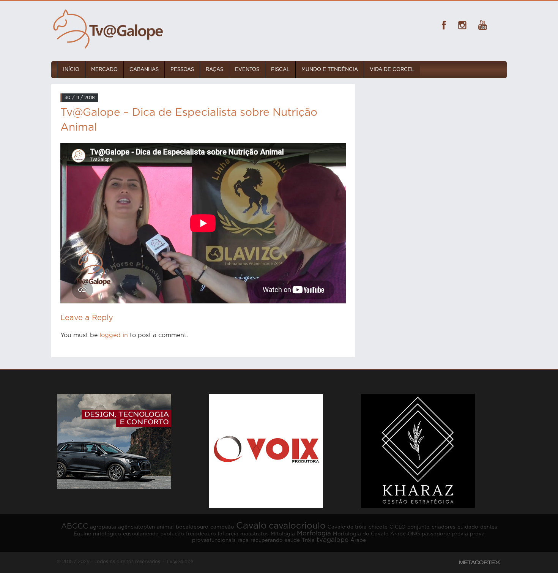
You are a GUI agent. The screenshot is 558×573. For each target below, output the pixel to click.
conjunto (418, 527)
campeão (222, 527)
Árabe (358, 540)
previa (460, 534)
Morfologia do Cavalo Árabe (369, 534)
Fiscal (280, 69)
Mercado (104, 69)
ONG (414, 534)
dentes (488, 527)
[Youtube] (482, 25)
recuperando (267, 540)
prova (477, 534)
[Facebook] (442, 25)
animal (165, 527)
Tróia (308, 540)
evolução (172, 534)
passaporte (436, 534)
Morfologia (314, 533)
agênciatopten (136, 527)
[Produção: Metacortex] (479, 562)
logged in (113, 335)
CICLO (397, 527)
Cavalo (251, 525)
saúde (292, 540)
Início (71, 69)
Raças (214, 69)
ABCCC (74, 526)
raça (243, 540)
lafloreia (228, 534)
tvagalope (332, 540)
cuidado (467, 527)
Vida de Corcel (392, 69)
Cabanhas (144, 69)
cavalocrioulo (297, 526)
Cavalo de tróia (347, 527)
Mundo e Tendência (329, 69)
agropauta (103, 527)
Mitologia (283, 534)
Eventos (247, 69)
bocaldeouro (192, 527)
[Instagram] (462, 25)
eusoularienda (141, 534)
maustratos (254, 534)
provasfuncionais (214, 540)
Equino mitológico (97, 534)
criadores (444, 527)
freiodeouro (201, 534)
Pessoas (182, 69)
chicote (378, 527)
